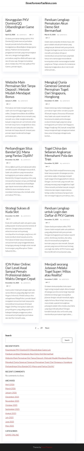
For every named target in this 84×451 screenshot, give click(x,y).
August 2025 (10, 413)
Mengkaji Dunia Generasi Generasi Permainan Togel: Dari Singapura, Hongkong (57, 89)
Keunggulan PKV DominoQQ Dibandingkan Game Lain (19, 25)
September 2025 (12, 409)
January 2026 (11, 392)
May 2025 (9, 426)
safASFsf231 (23, 34)
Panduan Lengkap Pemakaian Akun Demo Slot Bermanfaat (57, 25)
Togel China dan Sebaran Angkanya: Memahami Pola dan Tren (59, 153)
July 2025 (9, 417)
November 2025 (12, 401)
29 (41, 328)
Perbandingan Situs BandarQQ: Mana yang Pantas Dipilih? (19, 151)
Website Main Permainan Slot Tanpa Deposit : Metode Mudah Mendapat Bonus (20, 89)
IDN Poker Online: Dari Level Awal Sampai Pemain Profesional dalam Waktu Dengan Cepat (20, 271)
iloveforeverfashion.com (41, 3)
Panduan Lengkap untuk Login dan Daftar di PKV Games (59, 211)
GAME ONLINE (12, 435)
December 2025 (12, 397)
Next (47, 328)
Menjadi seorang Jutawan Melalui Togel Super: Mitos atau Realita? (58, 269)
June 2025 (9, 421)
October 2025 (11, 405)
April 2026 (9, 384)
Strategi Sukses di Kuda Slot (17, 210)
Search (8, 335)
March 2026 (10, 388)
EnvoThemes (46, 447)
